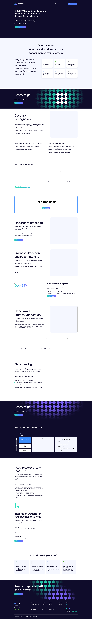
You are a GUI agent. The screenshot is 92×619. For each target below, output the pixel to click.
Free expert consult (20, 27)
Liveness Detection (34, 606)
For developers (51, 609)
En (75, 1)
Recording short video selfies (25, 446)
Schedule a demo (46, 208)
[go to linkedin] (16, 607)
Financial (43, 604)
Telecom (43, 607)
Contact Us (19, 102)
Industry (43, 609)
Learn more (18, 239)
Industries (50, 3)
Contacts (60, 607)
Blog (49, 606)
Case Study (50, 604)
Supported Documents (52, 607)
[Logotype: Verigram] (19, 4)
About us (60, 604)
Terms (30, 616)
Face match (25, 450)
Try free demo (72, 3)
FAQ (49, 611)
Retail (43, 606)
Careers (60, 606)
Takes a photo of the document (25, 440)
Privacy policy (25, 616)
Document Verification (35, 604)
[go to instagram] (18, 609)
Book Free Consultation (46, 353)
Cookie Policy (34, 616)
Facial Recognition (34, 607)
